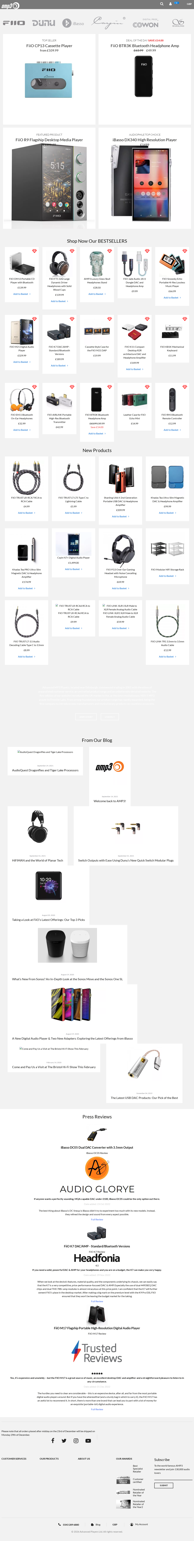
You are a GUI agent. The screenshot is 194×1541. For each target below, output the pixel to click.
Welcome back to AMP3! (110, 801)
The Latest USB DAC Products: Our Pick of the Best (144, 1098)
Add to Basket (20, 293)
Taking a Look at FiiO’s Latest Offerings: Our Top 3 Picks (48, 919)
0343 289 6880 (71, 1524)
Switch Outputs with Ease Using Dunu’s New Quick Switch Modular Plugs (126, 860)
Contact (110, 717)
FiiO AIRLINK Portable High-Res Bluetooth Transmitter (59, 418)
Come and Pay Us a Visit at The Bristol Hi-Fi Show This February (54, 1067)
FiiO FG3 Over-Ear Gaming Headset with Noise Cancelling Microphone (120, 573)
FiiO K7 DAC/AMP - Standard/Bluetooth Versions (59, 350)
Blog (98, 1524)
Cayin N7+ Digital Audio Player (73, 557)
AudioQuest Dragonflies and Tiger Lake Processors (45, 770)
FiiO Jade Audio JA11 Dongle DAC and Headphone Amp (134, 282)
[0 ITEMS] (180, 4)
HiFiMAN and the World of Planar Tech (37, 860)
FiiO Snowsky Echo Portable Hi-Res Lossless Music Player (172, 282)
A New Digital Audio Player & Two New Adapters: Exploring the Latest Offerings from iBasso (72, 1038)
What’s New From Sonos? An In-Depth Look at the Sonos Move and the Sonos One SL (67, 979)
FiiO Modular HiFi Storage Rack (167, 569)
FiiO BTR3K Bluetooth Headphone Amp (145, 45)
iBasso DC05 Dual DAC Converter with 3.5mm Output (97, 1147)
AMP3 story (86, 717)
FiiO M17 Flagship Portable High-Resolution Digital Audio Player (97, 1328)
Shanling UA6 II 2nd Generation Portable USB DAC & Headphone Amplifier (120, 501)
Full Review (97, 1219)
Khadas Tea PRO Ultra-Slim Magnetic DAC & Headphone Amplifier (26, 573)
